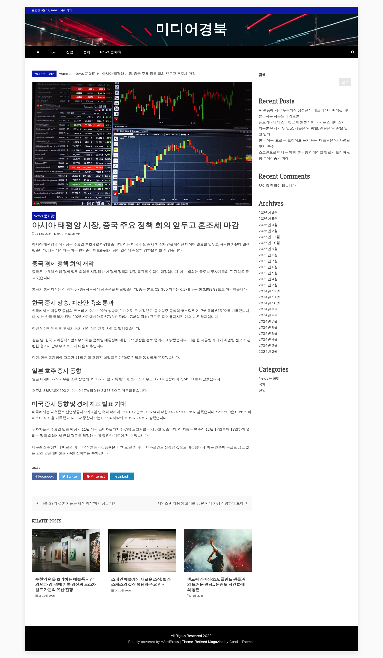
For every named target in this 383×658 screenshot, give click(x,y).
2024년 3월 (268, 345)
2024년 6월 (268, 327)
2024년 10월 (269, 303)
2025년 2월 (268, 285)
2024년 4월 (268, 339)
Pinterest (97, 476)
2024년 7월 (268, 321)
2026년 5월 (268, 218)
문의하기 (66, 10)
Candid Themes (241, 641)
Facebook (45, 476)
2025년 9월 (268, 248)
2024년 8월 (268, 315)
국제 (53, 52)
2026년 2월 (268, 231)
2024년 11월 (269, 297)
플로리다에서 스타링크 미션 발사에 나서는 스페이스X (301, 122)
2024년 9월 (268, 309)
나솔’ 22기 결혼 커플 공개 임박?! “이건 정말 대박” (79, 503)
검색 (262, 74)
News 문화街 (110, 52)
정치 (86, 52)
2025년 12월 (269, 236)
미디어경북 (192, 29)
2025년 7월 (268, 261)
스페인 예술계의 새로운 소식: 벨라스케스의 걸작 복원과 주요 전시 (141, 582)
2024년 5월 (268, 333)
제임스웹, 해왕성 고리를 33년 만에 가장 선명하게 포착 (200, 503)
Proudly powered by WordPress (154, 641)
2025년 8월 (268, 255)
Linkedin (124, 476)
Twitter (71, 476)
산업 (69, 52)
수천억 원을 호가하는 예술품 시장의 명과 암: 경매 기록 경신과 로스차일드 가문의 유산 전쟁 (65, 584)
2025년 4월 (268, 279)
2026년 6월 (268, 212)
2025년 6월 (268, 267)
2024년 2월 (268, 351)
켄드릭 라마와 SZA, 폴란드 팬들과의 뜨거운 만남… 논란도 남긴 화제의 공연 (216, 584)
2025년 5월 (268, 273)
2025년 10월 (269, 242)
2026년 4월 (268, 225)
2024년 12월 (269, 291)
